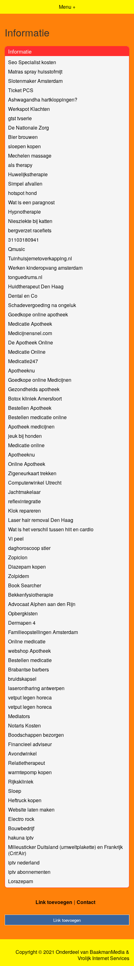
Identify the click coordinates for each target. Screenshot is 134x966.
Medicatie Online (26, 351)
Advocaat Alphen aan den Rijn (41, 604)
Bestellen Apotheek (29, 407)
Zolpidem (18, 576)
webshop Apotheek (29, 650)
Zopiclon (17, 557)
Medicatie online (26, 445)
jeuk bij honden (25, 435)
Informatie (19, 51)
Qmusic (16, 249)
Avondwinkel (22, 753)
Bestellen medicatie (30, 660)
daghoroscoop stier (29, 548)
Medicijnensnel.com (30, 333)
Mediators (19, 716)
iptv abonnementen (29, 871)
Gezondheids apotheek (34, 389)
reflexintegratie (24, 501)
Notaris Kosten (24, 725)
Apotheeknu (21, 370)
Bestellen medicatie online (37, 417)
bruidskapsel (22, 678)
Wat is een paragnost (31, 202)
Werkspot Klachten (29, 108)
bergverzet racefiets (29, 230)
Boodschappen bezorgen (36, 734)
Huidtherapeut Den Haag (36, 286)
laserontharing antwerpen (36, 688)
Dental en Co (22, 295)
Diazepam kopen (27, 566)
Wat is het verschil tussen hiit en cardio (50, 529)
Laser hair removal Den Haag (40, 519)
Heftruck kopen (24, 800)
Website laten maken (31, 809)
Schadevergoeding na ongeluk (42, 305)
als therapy (20, 164)
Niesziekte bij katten (30, 221)
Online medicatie (26, 641)
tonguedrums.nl (25, 277)
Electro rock (21, 818)
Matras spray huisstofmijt (35, 71)
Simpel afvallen (25, 183)
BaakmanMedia (107, 952)
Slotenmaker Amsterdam (35, 80)
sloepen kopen (24, 146)
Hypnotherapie (24, 211)
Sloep (14, 790)
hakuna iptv (21, 837)
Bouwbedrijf (21, 828)
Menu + (67, 6)
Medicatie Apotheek (30, 323)
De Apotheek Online (30, 342)
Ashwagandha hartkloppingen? (42, 99)
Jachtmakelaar (24, 491)
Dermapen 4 (22, 622)
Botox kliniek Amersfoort (35, 398)
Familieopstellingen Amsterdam (43, 632)
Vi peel (16, 538)
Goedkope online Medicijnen (39, 379)
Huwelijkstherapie (28, 174)
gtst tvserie (20, 118)
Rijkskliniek (20, 781)
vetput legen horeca (30, 697)
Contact (86, 902)
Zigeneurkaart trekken (32, 473)
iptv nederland (24, 862)
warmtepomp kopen (30, 772)
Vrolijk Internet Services (103, 958)
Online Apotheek (26, 463)
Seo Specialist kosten (32, 62)
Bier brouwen (23, 136)
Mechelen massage (29, 155)
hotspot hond (22, 193)
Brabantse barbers (28, 669)
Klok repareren (24, 510)
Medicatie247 (23, 361)
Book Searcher (24, 585)
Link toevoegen (54, 902)
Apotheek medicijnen (31, 426)
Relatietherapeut (26, 762)
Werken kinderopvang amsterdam (45, 267)
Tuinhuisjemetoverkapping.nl (40, 258)
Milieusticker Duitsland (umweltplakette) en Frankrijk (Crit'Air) (65, 850)
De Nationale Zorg (28, 127)
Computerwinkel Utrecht (34, 482)
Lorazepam (20, 881)
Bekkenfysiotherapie (30, 594)
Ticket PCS (20, 90)
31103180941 (23, 239)
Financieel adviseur (30, 744)
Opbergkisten (23, 613)
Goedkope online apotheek (38, 314)
